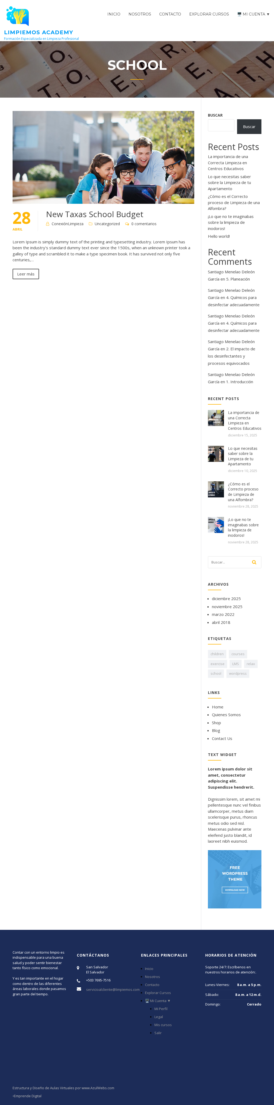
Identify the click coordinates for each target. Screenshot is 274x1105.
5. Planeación (238, 279)
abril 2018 (221, 622)
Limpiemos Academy (38, 32)
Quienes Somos (226, 714)
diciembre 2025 (226, 598)
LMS (235, 663)
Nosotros (139, 14)
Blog (216, 730)
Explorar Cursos (209, 14)
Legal (158, 1016)
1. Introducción (239, 381)
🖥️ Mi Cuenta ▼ (253, 14)
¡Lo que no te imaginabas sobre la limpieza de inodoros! (231, 222)
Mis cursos (163, 1024)
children (217, 653)
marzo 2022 (223, 614)
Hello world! (219, 236)
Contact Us (222, 738)
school (216, 673)
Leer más (26, 274)
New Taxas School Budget (94, 214)
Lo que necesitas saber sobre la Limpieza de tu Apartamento (229, 182)
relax (251, 663)
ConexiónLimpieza (67, 223)
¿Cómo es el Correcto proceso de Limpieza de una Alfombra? (234, 202)
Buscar (215, 115)
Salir (158, 1032)
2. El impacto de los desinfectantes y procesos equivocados (231, 356)
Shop (216, 722)
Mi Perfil (161, 1008)
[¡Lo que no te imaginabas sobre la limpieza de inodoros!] (216, 524)
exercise (217, 663)
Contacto (170, 14)
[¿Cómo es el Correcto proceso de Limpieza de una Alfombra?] (216, 489)
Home (217, 706)
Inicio (113, 14)
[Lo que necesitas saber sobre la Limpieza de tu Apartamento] (216, 453)
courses (238, 653)
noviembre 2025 (227, 606)
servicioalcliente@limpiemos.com (113, 989)
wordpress (238, 673)
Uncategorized (107, 223)
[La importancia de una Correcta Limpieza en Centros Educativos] (216, 417)
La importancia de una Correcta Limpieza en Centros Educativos (228, 162)
